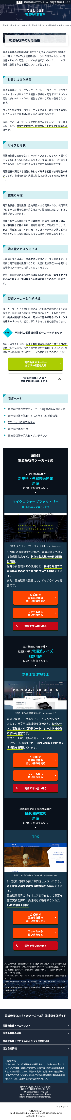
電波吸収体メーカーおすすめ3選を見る (35, 363)
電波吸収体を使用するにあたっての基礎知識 (32, 415)
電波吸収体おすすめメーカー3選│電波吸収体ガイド (47, 2)
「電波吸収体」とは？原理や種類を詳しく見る (34, 379)
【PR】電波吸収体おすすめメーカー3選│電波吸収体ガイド (35, 1113)
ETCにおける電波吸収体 (21, 422)
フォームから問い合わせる (35, 613)
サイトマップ (62, 1106)
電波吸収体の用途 (18, 429)
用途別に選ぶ (35, 12)
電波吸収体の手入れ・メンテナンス (28, 435)
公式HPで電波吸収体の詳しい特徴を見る (35, 598)
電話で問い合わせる (35, 626)
